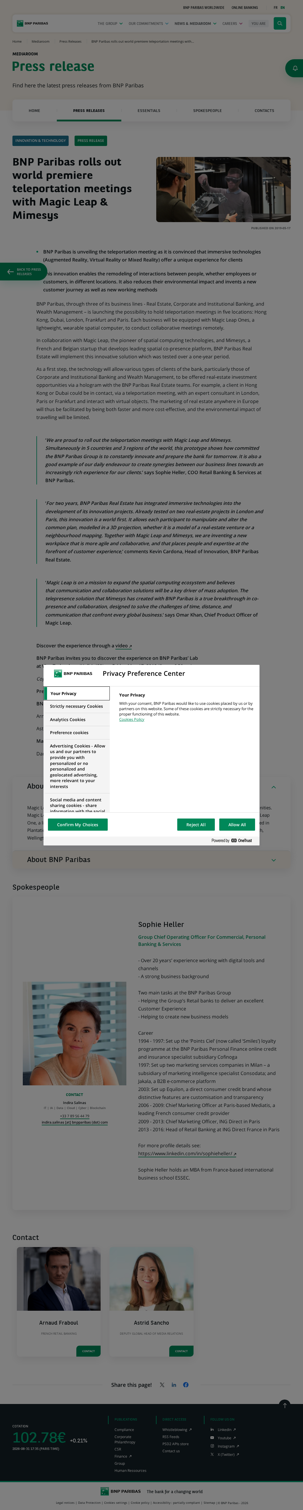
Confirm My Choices (78, 824)
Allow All (237, 824)
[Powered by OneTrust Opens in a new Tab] (234, 841)
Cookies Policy (131, 719)
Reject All (195, 824)
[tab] (76, 693)
